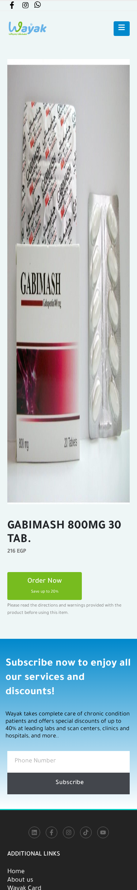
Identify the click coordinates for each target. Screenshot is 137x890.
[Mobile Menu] (122, 28)
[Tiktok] (86, 832)
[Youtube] (103, 832)
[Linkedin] (34, 832)
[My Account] (11, 7)
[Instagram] (69, 832)
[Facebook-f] (51, 832)
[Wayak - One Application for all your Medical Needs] (27, 28)
